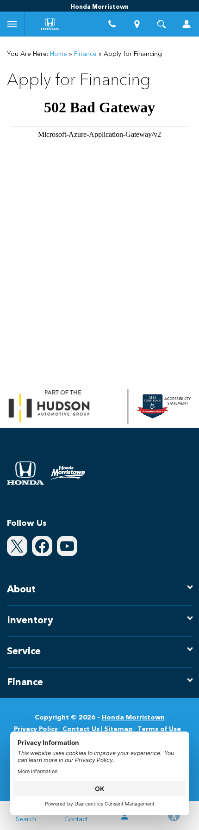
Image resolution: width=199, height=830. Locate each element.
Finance (85, 54)
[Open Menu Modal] (12, 24)
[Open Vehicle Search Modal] (161, 24)
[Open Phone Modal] (112, 24)
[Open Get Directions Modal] (136, 24)
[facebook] (42, 546)
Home (58, 54)
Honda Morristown (133, 717)
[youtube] (67, 546)
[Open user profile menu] (186, 24)
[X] (17, 546)
